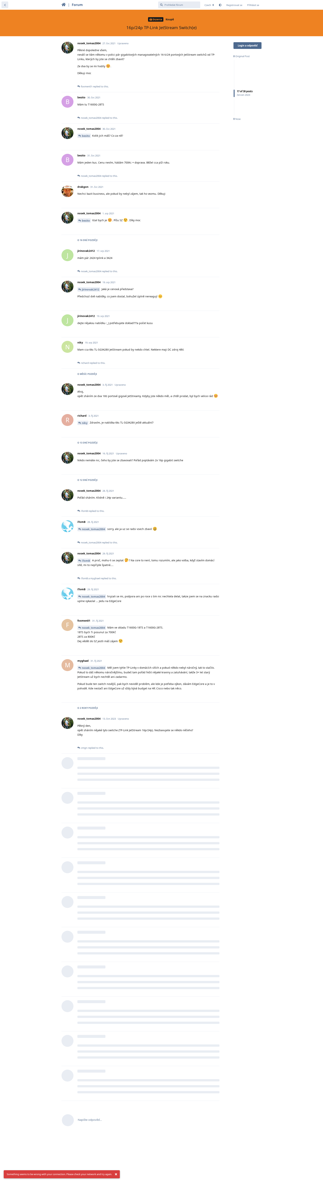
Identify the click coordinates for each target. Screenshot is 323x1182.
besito (86, 136)
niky (84, 423)
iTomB (86, 560)
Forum (77, 4)
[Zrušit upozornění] (116, 1174)
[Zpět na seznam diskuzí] (4, 4)
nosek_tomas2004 (93, 529)
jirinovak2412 (90, 289)
